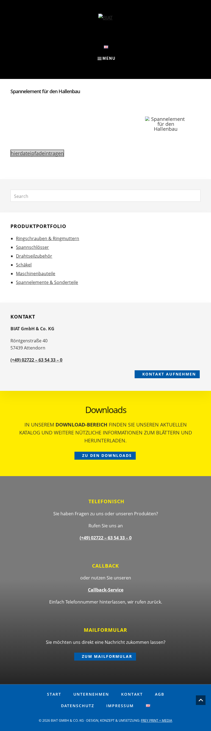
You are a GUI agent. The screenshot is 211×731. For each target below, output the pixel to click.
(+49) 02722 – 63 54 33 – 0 (36, 360)
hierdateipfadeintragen (37, 153)
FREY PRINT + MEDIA (156, 720)
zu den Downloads (107, 455)
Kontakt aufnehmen (169, 374)
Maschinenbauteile (35, 274)
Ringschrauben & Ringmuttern (47, 238)
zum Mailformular (107, 656)
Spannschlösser (32, 247)
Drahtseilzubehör (34, 256)
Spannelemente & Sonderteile (47, 282)
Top (201, 700)
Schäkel (24, 265)
